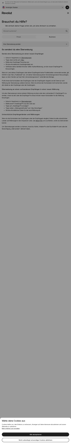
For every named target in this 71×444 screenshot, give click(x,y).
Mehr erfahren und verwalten (11, 428)
